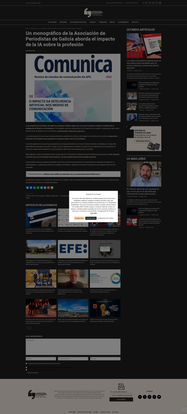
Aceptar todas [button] (79, 218)
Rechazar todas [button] (90, 218)
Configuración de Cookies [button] (105, 218)
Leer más (93, 213)
